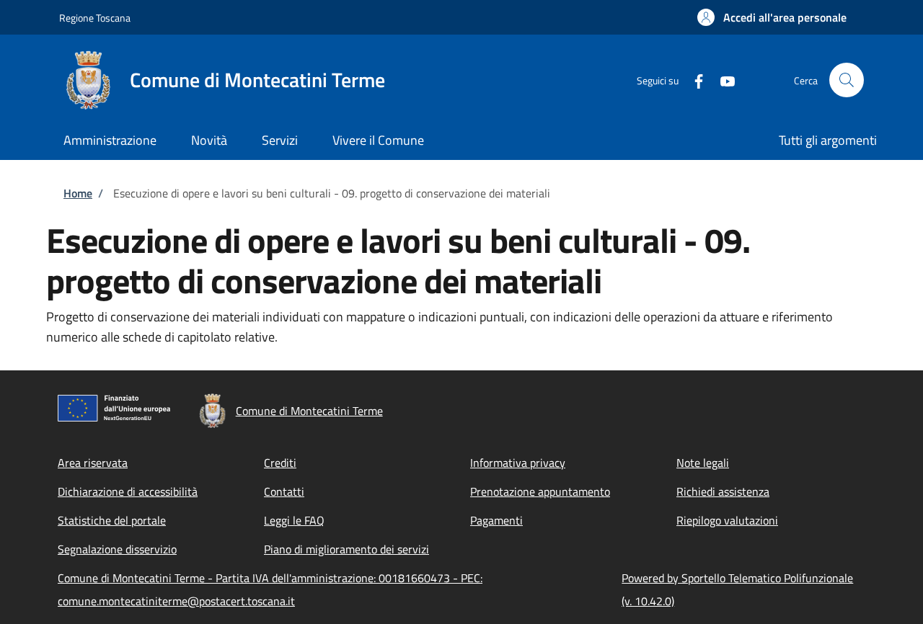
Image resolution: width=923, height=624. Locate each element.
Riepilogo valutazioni (727, 520)
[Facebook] (693, 79)
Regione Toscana (95, 17)
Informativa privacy (517, 462)
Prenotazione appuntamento (540, 491)
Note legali (702, 462)
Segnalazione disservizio (117, 549)
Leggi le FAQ (294, 520)
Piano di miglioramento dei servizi (346, 549)
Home (77, 193)
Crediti (280, 462)
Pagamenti (496, 520)
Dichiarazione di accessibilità (128, 491)
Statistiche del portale (112, 520)
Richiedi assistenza (722, 491)
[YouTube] (721, 79)
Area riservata (93, 462)
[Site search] (846, 80)
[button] (772, 17)
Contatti (284, 491)
